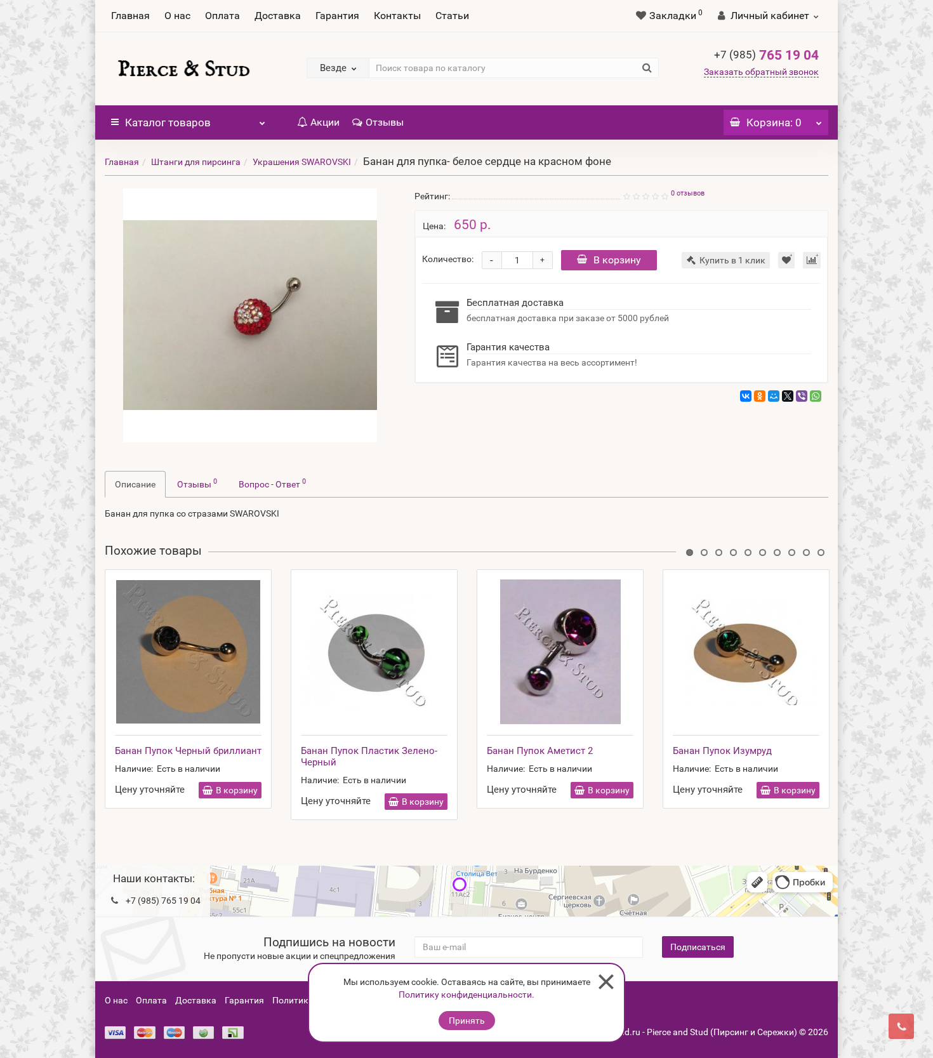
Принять (467, 1020)
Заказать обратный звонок (761, 72)
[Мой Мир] (773, 396)
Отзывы (385, 122)
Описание (135, 484)
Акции (325, 122)
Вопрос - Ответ (272, 483)
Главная (130, 16)
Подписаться (697, 947)
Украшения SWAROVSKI (302, 162)
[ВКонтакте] (745, 396)
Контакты (397, 16)
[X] (787, 396)
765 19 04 (766, 55)
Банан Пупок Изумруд (722, 751)
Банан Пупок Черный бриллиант (188, 751)
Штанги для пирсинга (196, 162)
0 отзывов (688, 193)
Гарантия (337, 16)
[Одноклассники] (759, 396)
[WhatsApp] (815, 396)
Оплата (222, 16)
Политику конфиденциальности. (466, 994)
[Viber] (801, 396)
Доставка (278, 16)
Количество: (447, 259)
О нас (177, 16)
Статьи (452, 16)
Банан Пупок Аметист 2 (540, 751)
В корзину (617, 260)
